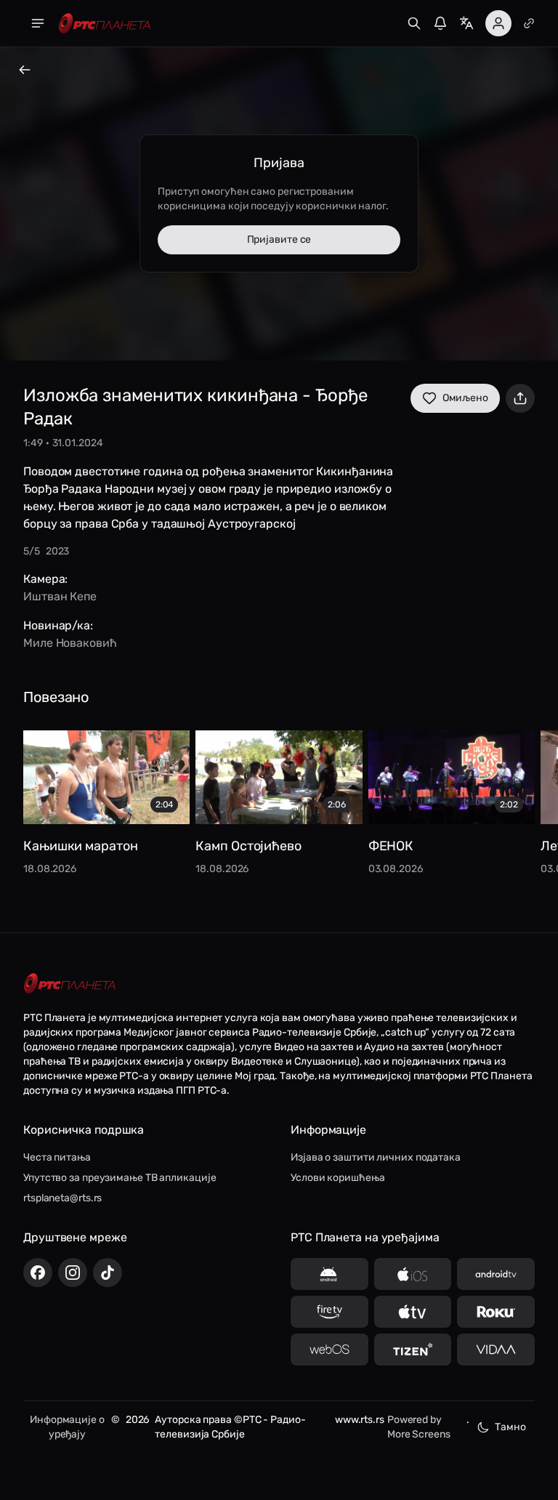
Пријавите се (279, 239)
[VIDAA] (496, 1350)
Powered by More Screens (418, 1427)
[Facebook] (37, 1272)
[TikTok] (107, 1272)
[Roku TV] (496, 1312)
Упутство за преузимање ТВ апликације (119, 1178)
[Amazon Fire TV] (329, 1312)
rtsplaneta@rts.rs (62, 1198)
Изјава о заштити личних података (376, 1157)
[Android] (329, 1274)
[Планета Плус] (529, 23)
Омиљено (465, 398)
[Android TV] (496, 1274)
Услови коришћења (337, 1178)
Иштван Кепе (60, 596)
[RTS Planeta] (104, 23)
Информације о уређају (67, 1427)
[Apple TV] (413, 1312)
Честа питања (57, 1157)
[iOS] (413, 1274)
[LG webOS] (329, 1350)
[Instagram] (72, 1272)
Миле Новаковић (70, 643)
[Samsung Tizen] (413, 1350)
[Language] (466, 23)
